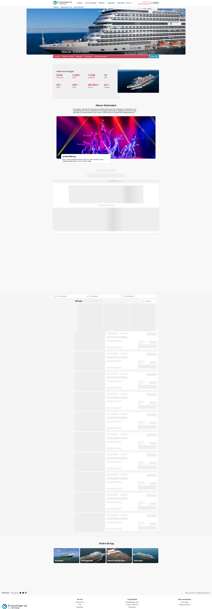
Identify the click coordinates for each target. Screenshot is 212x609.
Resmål (79, 3)
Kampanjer (111, 3)
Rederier (102, 3)
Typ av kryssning (90, 3)
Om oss (128, 3)
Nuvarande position (101, 56)
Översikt (56, 56)
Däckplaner (88, 56)
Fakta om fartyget (67, 56)
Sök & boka (121, 3)
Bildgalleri (79, 56)
